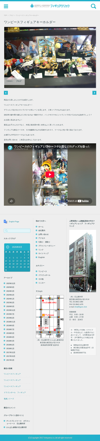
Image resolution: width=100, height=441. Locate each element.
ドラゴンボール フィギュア (15, 392)
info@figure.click (80, 307)
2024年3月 (10, 291)
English (41, 257)
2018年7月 (10, 329)
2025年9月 (10, 287)
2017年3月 (10, 360)
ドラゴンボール (44, 275)
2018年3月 (10, 341)
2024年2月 (10, 295)
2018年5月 (10, 333)
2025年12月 (10, 283)
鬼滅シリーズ (9, 399)
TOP (5, 15)
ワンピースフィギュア (12, 374)
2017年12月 (10, 352)
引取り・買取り (44, 242)
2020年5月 (10, 306)
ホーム (40, 227)
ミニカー (41, 283)
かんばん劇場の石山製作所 (16, 427)
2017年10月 (10, 356)
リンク (40, 250)
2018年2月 (10, 345)
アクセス (41, 238)
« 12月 (7, 247)
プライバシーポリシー (46, 246)
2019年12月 (10, 310)
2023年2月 (10, 303)
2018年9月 (10, 326)
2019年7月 (10, 314)
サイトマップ (43, 253)
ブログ (11, 15)
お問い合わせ (43, 234)
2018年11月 (10, 322)
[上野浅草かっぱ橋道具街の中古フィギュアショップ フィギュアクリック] (50, 6)
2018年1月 (10, 349)
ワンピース (42, 271)
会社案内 (41, 230)
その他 (40, 279)
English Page (14, 222)
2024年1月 (10, 299)
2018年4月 (10, 337)
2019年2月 (10, 318)
